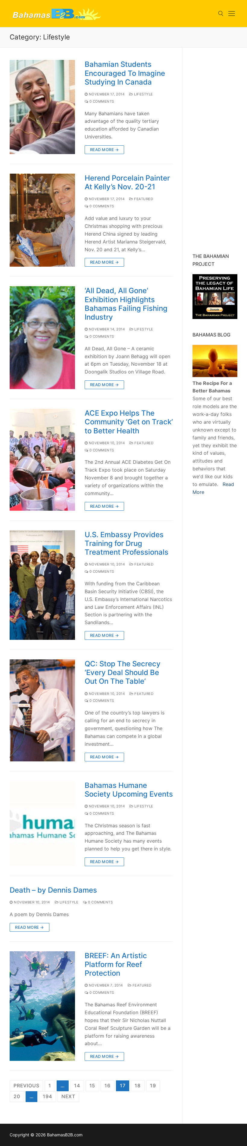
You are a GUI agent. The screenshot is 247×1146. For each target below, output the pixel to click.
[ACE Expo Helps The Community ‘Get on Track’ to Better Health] (42, 460)
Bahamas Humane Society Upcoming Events (129, 789)
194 (47, 1096)
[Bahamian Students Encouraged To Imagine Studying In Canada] (42, 107)
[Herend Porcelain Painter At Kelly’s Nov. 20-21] (42, 220)
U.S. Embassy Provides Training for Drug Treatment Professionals (126, 543)
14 (77, 1086)
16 (108, 1086)
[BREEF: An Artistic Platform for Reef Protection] (42, 1006)
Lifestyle (143, 94)
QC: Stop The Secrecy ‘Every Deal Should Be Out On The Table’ (123, 672)
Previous (26, 1086)
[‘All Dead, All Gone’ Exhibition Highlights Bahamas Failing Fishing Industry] (42, 337)
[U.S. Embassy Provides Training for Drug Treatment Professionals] (42, 585)
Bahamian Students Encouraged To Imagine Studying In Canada (125, 73)
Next (68, 1096)
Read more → (104, 149)
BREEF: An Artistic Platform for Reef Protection (116, 964)
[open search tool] (221, 13)
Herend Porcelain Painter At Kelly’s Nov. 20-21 (127, 182)
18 (138, 1086)
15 (92, 1086)
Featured (143, 199)
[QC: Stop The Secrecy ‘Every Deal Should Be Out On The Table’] (42, 710)
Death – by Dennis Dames (53, 890)
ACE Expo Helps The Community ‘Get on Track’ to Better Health (129, 422)
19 (153, 1086)
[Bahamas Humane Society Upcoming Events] (42, 823)
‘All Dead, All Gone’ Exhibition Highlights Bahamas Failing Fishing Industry (126, 303)
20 (17, 1096)
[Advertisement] (219, 150)
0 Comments (101, 101)
